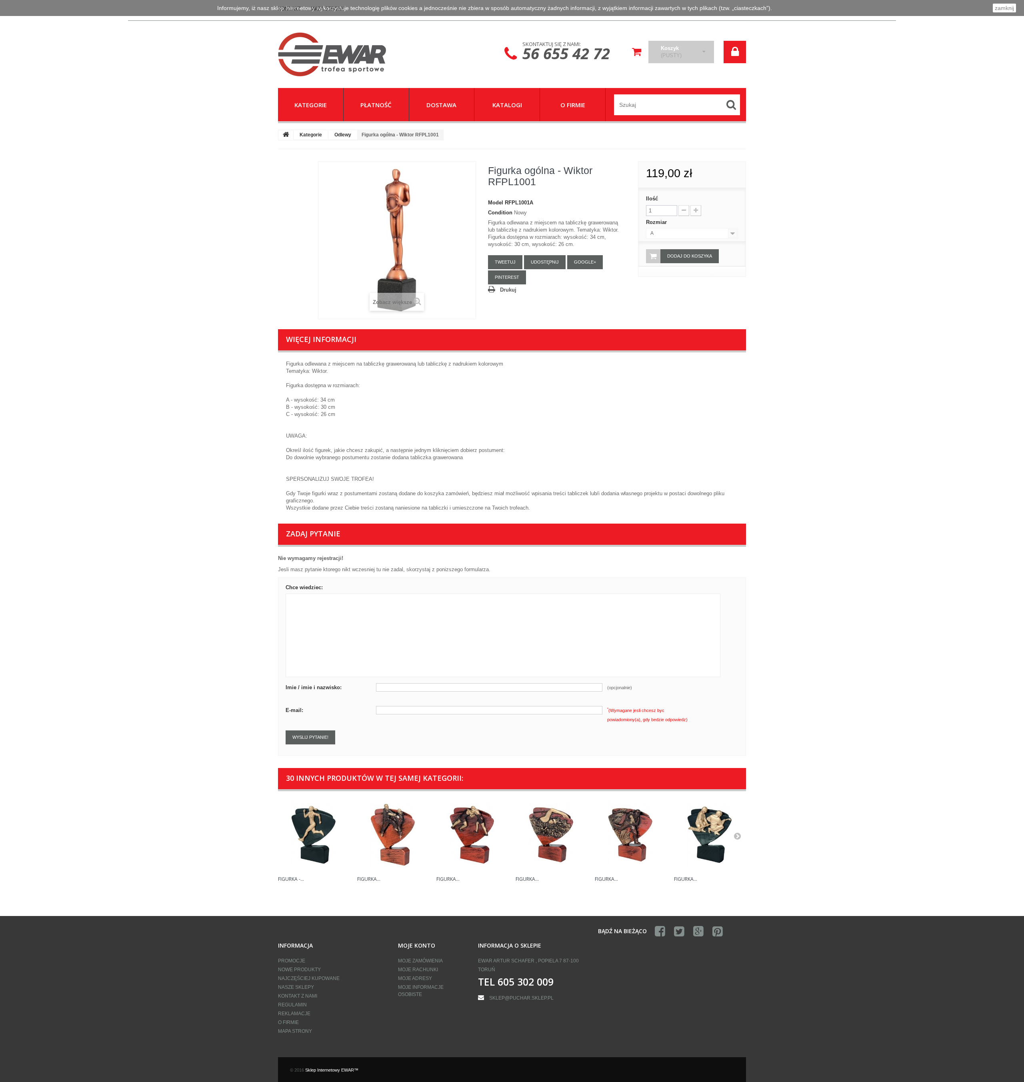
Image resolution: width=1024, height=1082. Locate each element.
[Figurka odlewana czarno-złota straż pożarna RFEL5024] (709, 834)
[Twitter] (679, 932)
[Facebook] (660, 932)
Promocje (291, 961)
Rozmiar (657, 222)
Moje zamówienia (420, 961)
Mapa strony (295, 1031)
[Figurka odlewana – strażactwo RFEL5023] (630, 834)
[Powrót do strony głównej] (286, 135)
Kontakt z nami (297, 996)
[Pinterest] (717, 932)
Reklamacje (294, 1013)
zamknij (1004, 8)
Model (495, 203)
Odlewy (342, 135)
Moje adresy (415, 978)
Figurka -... (291, 879)
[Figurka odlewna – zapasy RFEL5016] (472, 834)
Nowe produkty (299, 969)
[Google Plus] (698, 932)
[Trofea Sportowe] (352, 54)
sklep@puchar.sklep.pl (521, 998)
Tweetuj (505, 262)
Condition (500, 213)
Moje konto (416, 945)
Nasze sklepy (296, 987)
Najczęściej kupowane (309, 978)
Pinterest (507, 277)
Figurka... (368, 879)
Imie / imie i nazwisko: (314, 687)
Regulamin (292, 1005)
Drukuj (508, 290)
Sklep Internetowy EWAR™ (331, 1070)
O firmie (288, 1022)
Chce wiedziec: (304, 587)
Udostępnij (545, 262)
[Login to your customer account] (735, 52)
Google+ (585, 262)
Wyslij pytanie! (310, 737)
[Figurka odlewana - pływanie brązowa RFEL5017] (551, 834)
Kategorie (311, 135)
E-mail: (294, 710)
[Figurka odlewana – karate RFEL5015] (392, 834)
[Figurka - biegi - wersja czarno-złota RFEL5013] (313, 834)
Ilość (652, 199)
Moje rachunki (418, 969)
